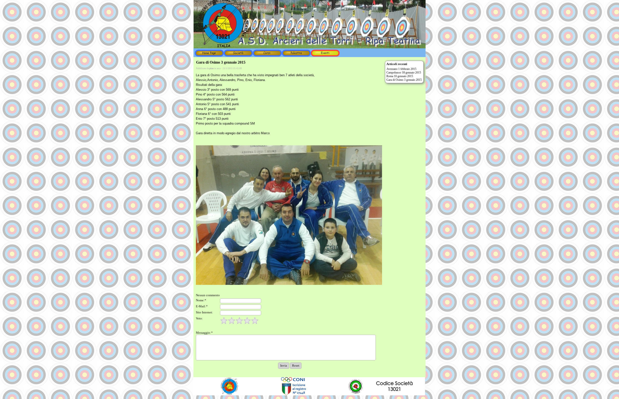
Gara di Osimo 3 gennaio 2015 (404, 79)
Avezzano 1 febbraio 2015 (401, 69)
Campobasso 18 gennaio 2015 (403, 72)
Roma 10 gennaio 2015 (399, 76)
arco (219, 68)
